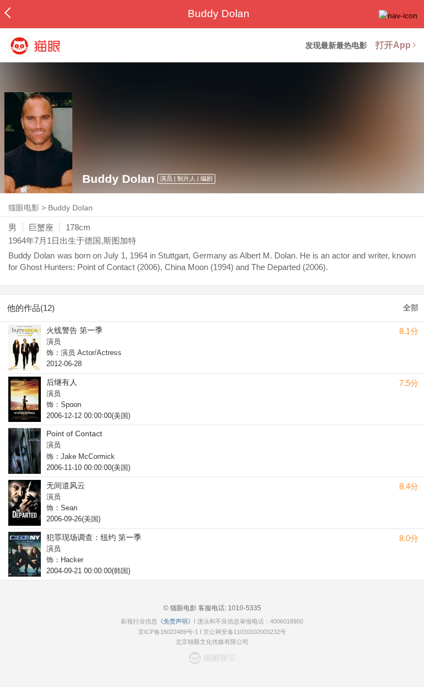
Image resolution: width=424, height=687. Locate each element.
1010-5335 (243, 608)
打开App (393, 45)
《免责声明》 (175, 621)
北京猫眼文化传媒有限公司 (212, 641)
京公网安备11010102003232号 (244, 631)
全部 (410, 307)
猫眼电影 (23, 207)
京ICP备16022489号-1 (168, 631)
